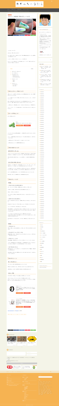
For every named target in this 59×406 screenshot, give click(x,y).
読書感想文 (42, 259)
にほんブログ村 (42, 52)
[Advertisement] (22, 43)
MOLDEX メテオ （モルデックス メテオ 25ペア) (23, 123)
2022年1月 (42, 175)
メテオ (23, 314)
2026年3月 (42, 91)
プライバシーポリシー (26, 9)
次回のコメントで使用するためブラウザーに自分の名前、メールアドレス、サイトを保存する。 (21, 357)
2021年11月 (42, 179)
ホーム (9, 9)
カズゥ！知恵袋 (11, 371)
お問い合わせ (19, 9)
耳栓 (25, 314)
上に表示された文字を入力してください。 (13, 360)
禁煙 (41, 255)
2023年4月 (42, 144)
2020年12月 (42, 201)
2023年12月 (42, 130)
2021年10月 (42, 181)
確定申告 (40, 393)
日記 (41, 245)
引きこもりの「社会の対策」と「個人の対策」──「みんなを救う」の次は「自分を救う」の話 (46, 67)
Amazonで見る (19, 125)
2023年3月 (42, 146)
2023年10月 (42, 132)
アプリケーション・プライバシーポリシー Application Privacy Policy (18, 11)
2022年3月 (42, 171)
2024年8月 (42, 116)
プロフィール (13, 9)
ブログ (42, 239)
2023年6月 (42, 140)
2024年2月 (42, 126)
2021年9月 (42, 183)
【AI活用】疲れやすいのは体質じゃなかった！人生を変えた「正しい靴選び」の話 (46, 80)
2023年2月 (42, 148)
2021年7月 (42, 187)
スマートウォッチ (19, 314)
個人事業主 (42, 243)
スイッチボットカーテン (14, 314)
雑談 (41, 261)
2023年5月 (42, 142)
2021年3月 (42, 195)
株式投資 (42, 392)
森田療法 (45, 392)
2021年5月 (42, 191)
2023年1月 (42, 150)
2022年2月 (42, 173)
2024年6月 (42, 118)
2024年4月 (42, 122)
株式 (41, 249)
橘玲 (48, 392)
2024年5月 (42, 120)
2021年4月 (42, 193)
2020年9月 (42, 207)
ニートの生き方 (26, 381)
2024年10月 (42, 112)
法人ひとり (42, 251)
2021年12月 (42, 177)
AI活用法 (26, 378)
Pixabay (17, 310)
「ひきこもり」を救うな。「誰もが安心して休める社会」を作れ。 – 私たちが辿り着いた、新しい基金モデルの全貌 (46, 76)
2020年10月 (42, 205)
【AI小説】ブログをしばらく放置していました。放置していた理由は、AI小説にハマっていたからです (46, 71)
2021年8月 (42, 185)
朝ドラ (39, 392)
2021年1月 (42, 199)
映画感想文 (42, 247)
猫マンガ (42, 253)
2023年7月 (42, 138)
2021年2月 (42, 197)
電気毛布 (42, 394)
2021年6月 (42, 189)
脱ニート (42, 257)
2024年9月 (42, 114)
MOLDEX (9, 314)
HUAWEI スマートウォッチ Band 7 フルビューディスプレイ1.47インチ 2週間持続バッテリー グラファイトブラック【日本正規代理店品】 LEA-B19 (25, 288)
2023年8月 (42, 136)
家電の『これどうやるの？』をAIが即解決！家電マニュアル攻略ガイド (46, 84)
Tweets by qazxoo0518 (43, 267)
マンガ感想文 (43, 241)
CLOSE (32, 68)
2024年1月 (42, 128)
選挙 (51, 393)
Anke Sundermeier (11, 310)
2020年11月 (42, 203)
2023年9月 (42, 134)
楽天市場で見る (27, 125)
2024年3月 (42, 124)
